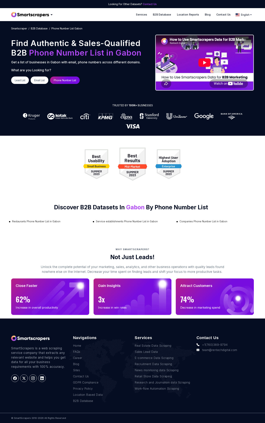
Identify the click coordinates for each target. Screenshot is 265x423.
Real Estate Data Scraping (153, 345)
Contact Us (150, 4)
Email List (39, 80)
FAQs (76, 352)
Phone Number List (65, 80)
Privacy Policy (83, 388)
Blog (208, 14)
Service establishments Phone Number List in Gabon (127, 221)
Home (77, 345)
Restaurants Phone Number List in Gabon (36, 221)
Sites (76, 370)
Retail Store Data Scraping (153, 376)
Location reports (188, 14)
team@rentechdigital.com (219, 350)
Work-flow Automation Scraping (157, 388)
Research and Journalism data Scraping (162, 382)
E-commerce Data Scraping (154, 358)
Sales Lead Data (146, 352)
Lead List (20, 80)
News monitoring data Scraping (157, 370)
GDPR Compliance (86, 382)
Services (141, 14)
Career (77, 358)
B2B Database (162, 14)
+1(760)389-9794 (215, 344)
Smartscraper (19, 28)
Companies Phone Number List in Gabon (203, 221)
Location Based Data (88, 394)
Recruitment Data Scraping (153, 364)
